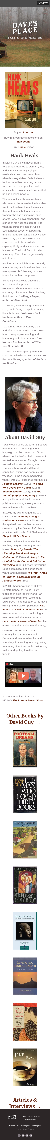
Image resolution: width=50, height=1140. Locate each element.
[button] (43, 3)
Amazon (28, 132)
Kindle (22, 147)
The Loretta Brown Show (28, 700)
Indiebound (23, 141)
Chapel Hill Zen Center (16, 536)
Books (19, 1129)
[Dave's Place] (25, 26)
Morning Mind (25, 1126)
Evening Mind (37, 1126)
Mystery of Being (13, 1126)
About (24, 1129)
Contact (30, 1129)
